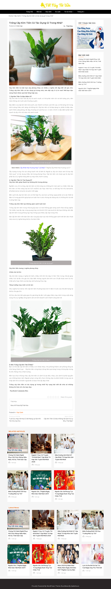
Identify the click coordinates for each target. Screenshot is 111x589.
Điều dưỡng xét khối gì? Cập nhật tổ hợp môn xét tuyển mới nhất (64, 457)
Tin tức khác (68, 12)
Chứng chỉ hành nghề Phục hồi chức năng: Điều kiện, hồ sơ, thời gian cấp (17, 457)
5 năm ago (19, 26)
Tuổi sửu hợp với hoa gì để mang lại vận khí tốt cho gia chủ (25, 419)
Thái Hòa (69, 26)
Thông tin (80, 12)
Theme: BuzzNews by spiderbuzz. (67, 586)
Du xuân (57, 12)
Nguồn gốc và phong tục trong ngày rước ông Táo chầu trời (64, 494)
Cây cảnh (48, 12)
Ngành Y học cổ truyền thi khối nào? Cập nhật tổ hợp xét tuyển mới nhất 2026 (89, 70)
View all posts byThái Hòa (19, 405)
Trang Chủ (29, 12)
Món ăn (39, 12)
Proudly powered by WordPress (43, 586)
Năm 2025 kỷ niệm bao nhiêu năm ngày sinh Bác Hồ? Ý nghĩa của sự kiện (67, 568)
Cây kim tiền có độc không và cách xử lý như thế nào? (58, 419)
